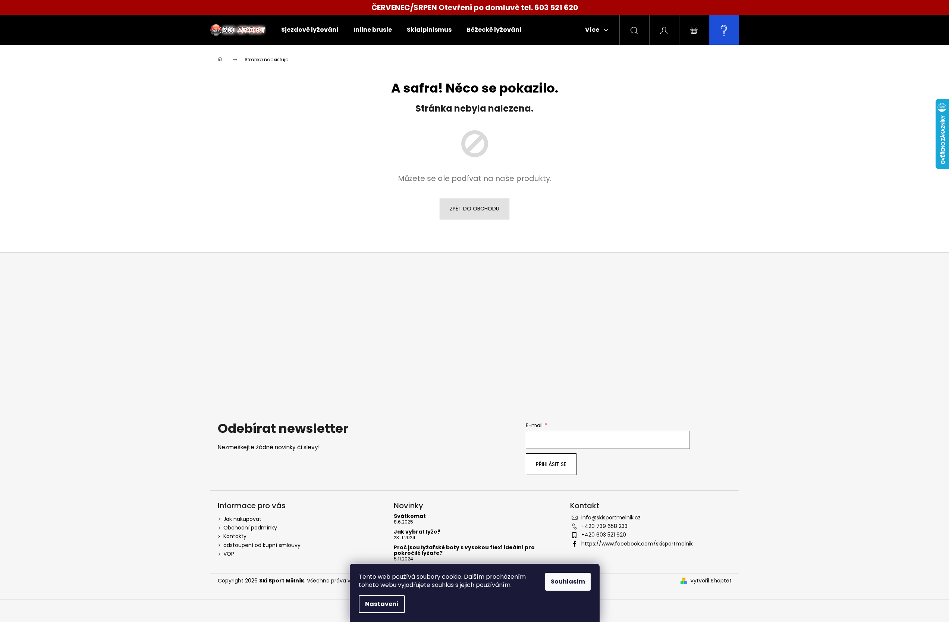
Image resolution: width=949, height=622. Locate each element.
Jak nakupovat (242, 519)
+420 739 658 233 (604, 526)
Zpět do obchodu (474, 208)
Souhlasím (568, 581)
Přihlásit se (551, 464)
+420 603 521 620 (603, 534)
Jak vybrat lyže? (417, 532)
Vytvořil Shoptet (711, 580)
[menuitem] (310, 30)
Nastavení (382, 604)
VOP (228, 553)
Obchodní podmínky (250, 527)
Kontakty (234, 536)
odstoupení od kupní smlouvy (262, 545)
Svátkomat (410, 516)
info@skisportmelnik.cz (611, 517)
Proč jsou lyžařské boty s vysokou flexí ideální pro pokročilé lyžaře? (464, 550)
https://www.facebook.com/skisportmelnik (637, 543)
